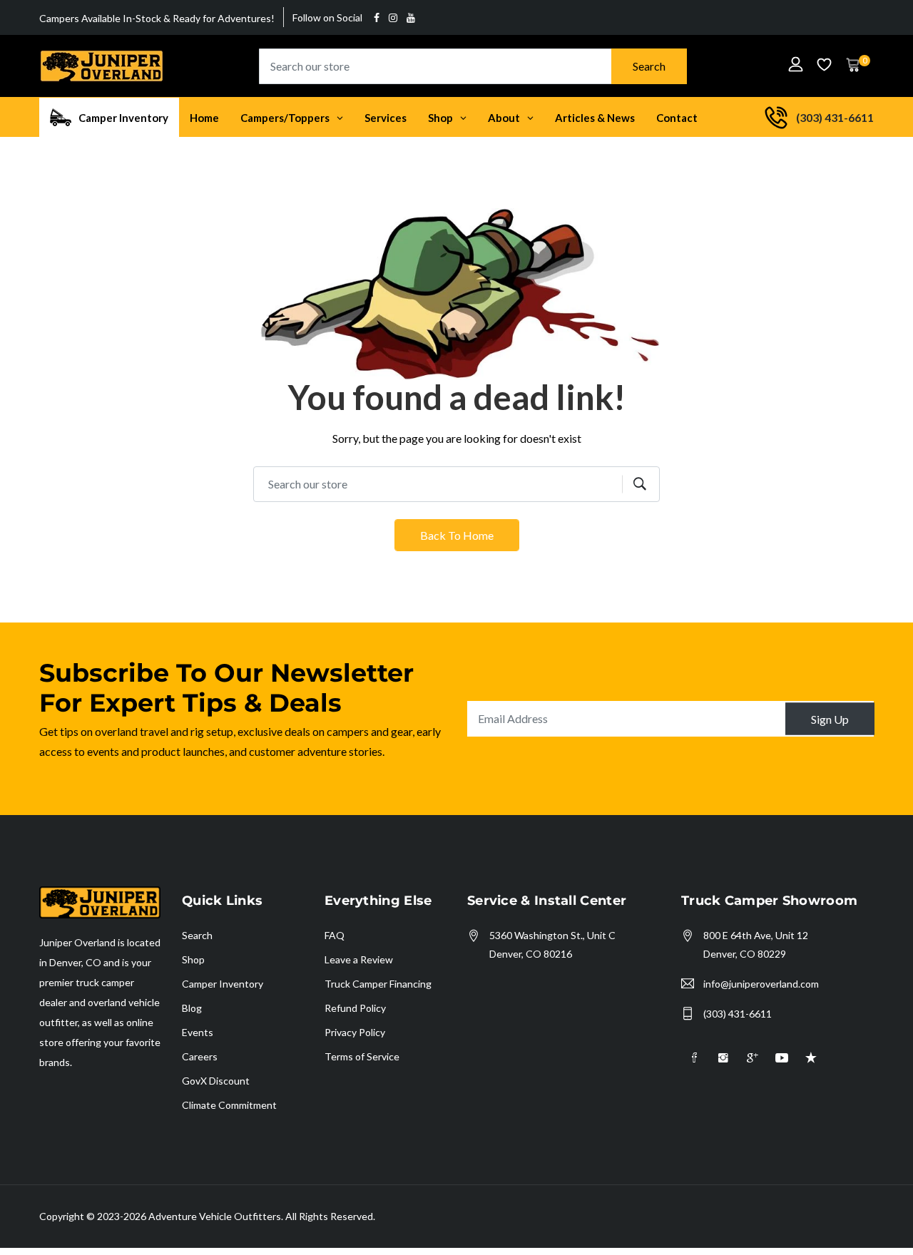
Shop (193, 959)
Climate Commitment (229, 1105)
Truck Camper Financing (378, 984)
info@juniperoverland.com (761, 984)
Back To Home (457, 535)
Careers (200, 1056)
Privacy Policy (355, 1032)
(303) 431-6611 (737, 1014)
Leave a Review (359, 959)
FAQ (335, 935)
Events (197, 1032)
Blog (192, 1008)
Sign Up (830, 718)
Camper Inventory (222, 984)
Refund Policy (355, 1008)
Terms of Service (362, 1056)
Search (649, 66)
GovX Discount (216, 1081)
